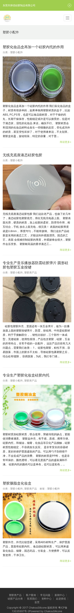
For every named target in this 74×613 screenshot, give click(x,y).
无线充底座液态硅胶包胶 (22, 155)
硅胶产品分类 (15, 598)
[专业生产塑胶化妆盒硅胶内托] (37, 407)
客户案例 (31, 595)
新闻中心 (60, 595)
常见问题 (45, 595)
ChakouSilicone (53, 611)
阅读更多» (65, 141)
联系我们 (32, 598)
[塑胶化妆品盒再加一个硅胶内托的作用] (37, 79)
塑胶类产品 (30, 272)
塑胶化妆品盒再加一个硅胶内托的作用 (33, 47)
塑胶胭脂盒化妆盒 (17, 483)
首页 (37, 602)
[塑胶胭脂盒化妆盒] (37, 515)
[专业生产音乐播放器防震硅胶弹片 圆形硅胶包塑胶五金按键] (37, 299)
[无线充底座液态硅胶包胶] (37, 187)
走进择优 (61, 598)
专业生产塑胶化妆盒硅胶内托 (26, 375)
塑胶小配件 (16, 52)
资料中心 (46, 598)
